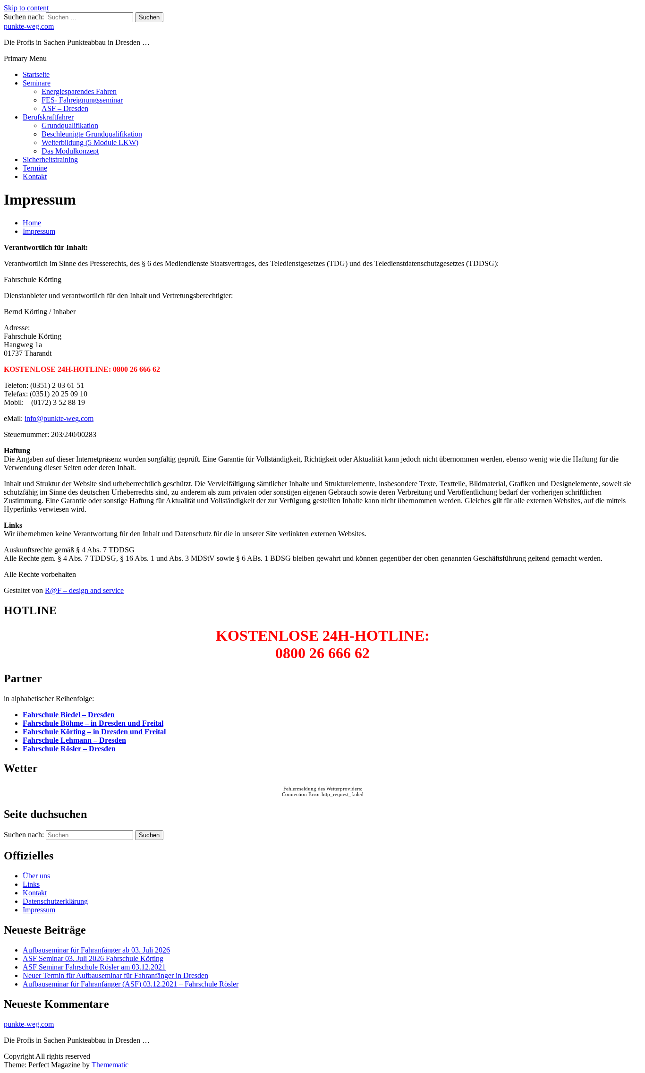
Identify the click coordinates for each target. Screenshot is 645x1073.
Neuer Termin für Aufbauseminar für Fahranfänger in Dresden (115, 975)
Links (31, 884)
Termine (35, 168)
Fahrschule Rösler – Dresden (69, 749)
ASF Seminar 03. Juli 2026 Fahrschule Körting (93, 958)
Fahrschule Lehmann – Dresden (74, 740)
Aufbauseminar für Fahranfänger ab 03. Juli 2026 (96, 950)
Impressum (39, 910)
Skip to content (26, 8)
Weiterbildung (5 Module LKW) (90, 142)
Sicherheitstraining (50, 159)
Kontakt (35, 176)
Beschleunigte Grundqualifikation (92, 134)
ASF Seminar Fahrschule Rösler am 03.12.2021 (94, 967)
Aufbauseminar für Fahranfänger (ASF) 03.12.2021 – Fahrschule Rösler (130, 984)
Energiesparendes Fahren (79, 91)
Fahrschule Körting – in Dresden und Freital (94, 732)
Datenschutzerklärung (55, 901)
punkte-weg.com (29, 26)
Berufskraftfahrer (48, 117)
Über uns (36, 876)
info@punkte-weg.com (59, 418)
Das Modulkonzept (70, 151)
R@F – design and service (84, 590)
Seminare (37, 83)
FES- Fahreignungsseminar (82, 100)
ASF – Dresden (65, 108)
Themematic (110, 1065)
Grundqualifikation (70, 125)
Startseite (36, 74)
